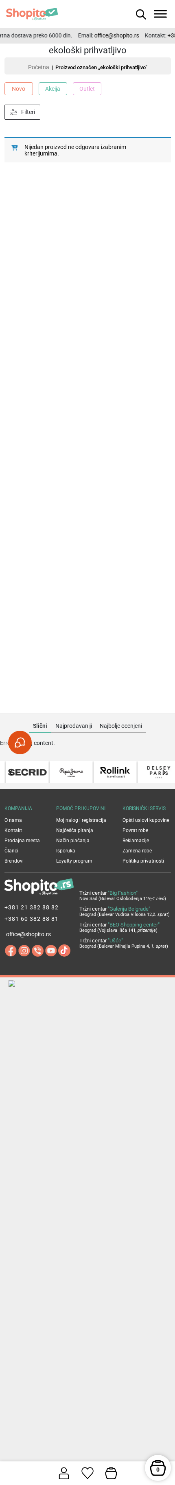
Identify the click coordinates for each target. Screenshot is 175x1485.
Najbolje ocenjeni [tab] (121, 726)
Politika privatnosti (143, 861)
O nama (13, 820)
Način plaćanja (73, 840)
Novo (18, 88)
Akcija (52, 88)
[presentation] (11, 772)
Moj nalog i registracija (81, 820)
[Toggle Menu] (160, 14)
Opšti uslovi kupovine (145, 820)
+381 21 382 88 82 (31, 907)
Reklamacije (135, 840)
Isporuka (65, 851)
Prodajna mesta (22, 840)
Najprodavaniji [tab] (73, 726)
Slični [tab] (40, 726)
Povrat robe (135, 830)
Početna (38, 67)
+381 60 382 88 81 (31, 919)
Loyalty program (74, 861)
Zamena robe (137, 851)
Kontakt (13, 830)
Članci (11, 851)
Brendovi (14, 861)
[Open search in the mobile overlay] (140, 13)
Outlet (87, 88)
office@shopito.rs (113, 35)
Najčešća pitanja (74, 830)
